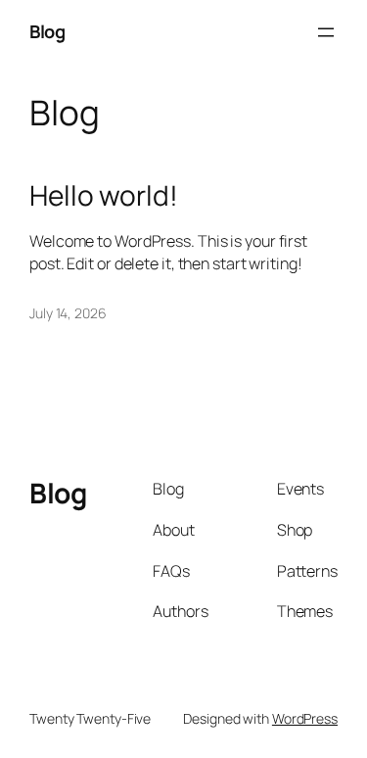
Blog (47, 31)
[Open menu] (326, 32)
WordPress (305, 718)
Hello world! (103, 196)
